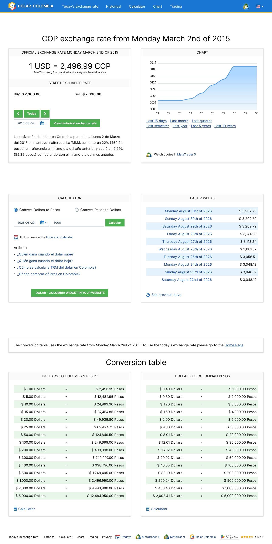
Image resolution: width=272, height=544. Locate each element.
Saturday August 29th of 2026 (187, 226)
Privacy (107, 536)
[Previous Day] (18, 114)
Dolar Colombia (206, 536)
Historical (113, 6)
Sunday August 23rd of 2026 (188, 272)
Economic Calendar (59, 237)
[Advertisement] (136, 23)
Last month (179, 121)
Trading (176, 6)
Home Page (234, 345)
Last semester (157, 126)
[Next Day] (45, 114)
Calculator (137, 6)
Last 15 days (156, 121)
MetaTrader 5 (186, 154)
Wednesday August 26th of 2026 (185, 249)
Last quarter (202, 121)
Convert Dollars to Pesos (39, 210)
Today (31, 113)
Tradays (126, 536)
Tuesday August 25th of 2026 (188, 257)
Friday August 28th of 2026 (189, 234)
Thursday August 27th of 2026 (187, 241)
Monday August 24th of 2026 (188, 264)
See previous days (165, 295)
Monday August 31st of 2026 (188, 211)
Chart (157, 6)
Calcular (115, 222)
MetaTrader (177, 536)
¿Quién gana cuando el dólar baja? (45, 261)
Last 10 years (225, 126)
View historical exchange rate (75, 123)
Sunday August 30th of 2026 (188, 218)
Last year (180, 126)
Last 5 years (201, 126)
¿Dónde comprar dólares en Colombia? (48, 274)
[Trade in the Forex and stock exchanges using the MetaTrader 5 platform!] (246, 6)
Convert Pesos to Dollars (100, 210)
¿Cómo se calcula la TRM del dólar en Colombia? (56, 267)
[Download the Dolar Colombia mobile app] (229, 537)
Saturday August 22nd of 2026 (187, 280)
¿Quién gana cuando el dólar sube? (45, 254)
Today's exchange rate (80, 6)
